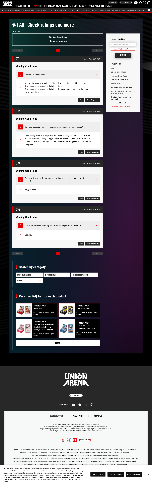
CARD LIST (73, 6)
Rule (81, 100)
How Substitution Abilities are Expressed (121, 98)
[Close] (148, 474)
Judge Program (116, 83)
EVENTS (65, 6)
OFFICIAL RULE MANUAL (119, 72)
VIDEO (97, 6)
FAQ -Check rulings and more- (121, 107)
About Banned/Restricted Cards (121, 87)
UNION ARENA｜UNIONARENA (7, 4)
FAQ (35, 6)
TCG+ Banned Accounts (119, 103)
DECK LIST (82, 6)
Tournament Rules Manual (119, 80)
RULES (30, 6)
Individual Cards (24, 275)
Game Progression (92, 100)
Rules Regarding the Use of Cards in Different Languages (123, 92)
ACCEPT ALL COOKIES (134, 474)
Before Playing (51, 275)
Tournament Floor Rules (119, 76)
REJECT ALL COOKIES (116, 474)
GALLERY (51, 6)
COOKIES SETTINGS (56, 416)
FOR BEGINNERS (20, 6)
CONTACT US (97, 416)
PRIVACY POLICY (78, 416)
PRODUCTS (43, 6)
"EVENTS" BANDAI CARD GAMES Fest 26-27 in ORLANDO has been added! (44, 10)
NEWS (58, 6)
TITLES (91, 6)
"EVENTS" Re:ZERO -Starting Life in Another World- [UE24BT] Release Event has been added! (93, 10)
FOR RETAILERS (106, 6)
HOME (13, 31)
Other (19, 280)
